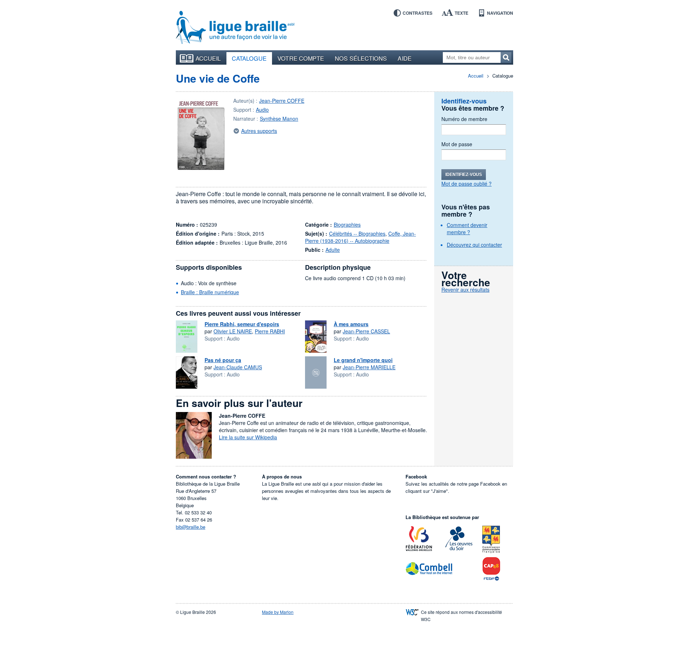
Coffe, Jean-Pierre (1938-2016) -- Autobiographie (360, 237)
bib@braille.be (190, 526)
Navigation (500, 13)
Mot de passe (456, 144)
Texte (461, 13)
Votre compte (300, 58)
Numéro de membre (464, 118)
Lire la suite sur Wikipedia (248, 437)
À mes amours (351, 324)
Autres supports (259, 130)
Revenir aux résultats (465, 289)
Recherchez (506, 57)
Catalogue (249, 58)
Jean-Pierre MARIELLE (369, 367)
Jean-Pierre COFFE (281, 100)
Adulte (332, 249)
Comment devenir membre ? (467, 228)
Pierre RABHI (270, 331)
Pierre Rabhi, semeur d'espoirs (242, 324)
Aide (404, 58)
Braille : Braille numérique (210, 292)
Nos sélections (361, 58)
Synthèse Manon (279, 118)
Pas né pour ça (223, 360)
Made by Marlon (278, 612)
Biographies (347, 224)
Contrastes (417, 13)
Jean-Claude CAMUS (238, 367)
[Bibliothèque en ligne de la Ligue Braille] (235, 27)
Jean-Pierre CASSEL (366, 331)
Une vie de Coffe (218, 78)
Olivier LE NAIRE (233, 331)
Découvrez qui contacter (474, 244)
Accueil (208, 58)
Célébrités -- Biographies (357, 233)
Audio (262, 109)
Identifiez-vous (463, 174)
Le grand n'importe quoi (363, 360)
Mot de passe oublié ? (466, 183)
